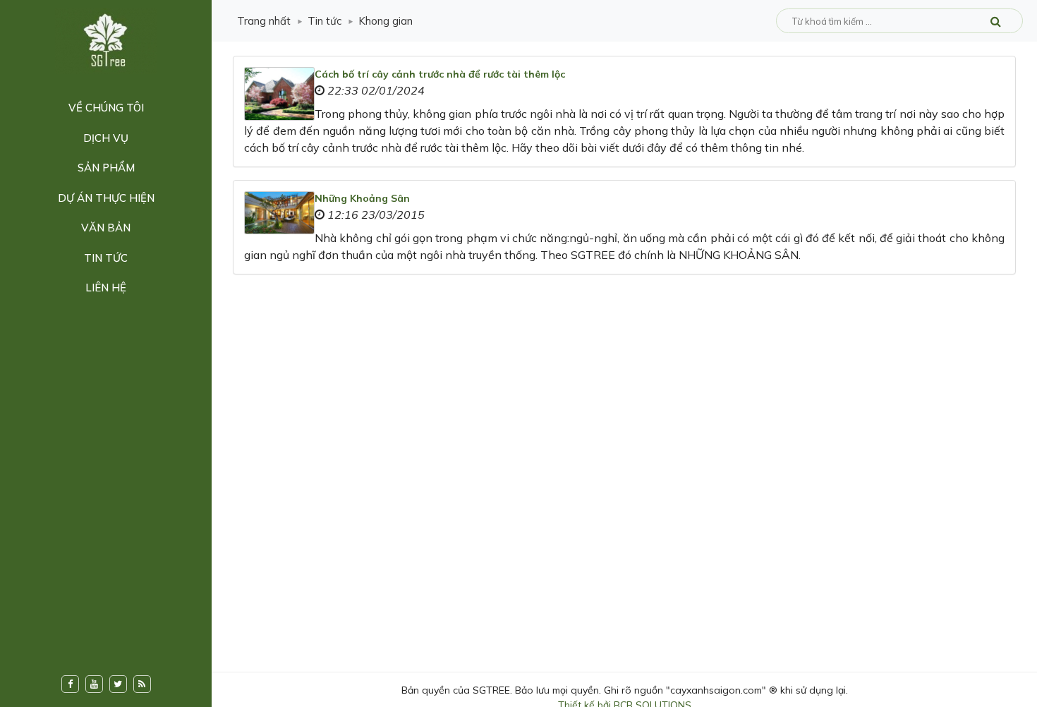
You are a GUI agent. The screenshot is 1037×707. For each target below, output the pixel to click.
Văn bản (106, 227)
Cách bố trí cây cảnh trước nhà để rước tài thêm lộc (440, 74)
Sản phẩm (106, 167)
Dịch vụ (105, 138)
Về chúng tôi (106, 107)
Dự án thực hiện (106, 198)
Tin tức (106, 258)
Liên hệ (105, 287)
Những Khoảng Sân (362, 198)
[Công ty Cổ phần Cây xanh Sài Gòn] (106, 40)
